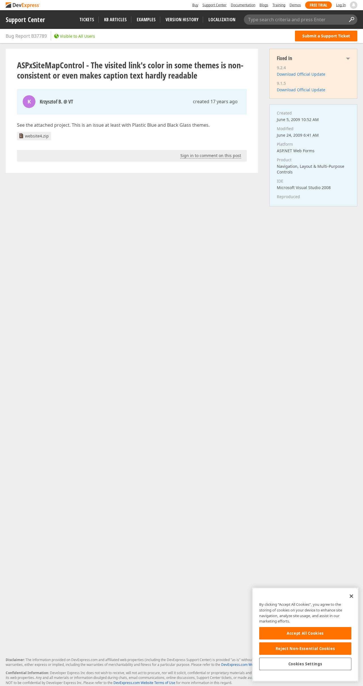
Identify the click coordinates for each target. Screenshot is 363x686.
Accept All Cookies (305, 633)
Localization (221, 19)
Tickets (86, 19)
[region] (305, 634)
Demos (295, 5)
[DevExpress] (23, 5)
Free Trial (318, 5)
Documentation (243, 5)
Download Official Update (301, 74)
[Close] (351, 596)
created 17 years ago (215, 101)
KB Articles (115, 19)
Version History (182, 19)
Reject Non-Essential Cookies (305, 648)
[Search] (351, 19)
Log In (341, 5)
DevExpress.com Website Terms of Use (144, 682)
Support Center (214, 5)
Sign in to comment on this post (210, 155)
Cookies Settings (305, 663)
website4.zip (37, 136)
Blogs (263, 5)
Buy (195, 5)
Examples (146, 19)
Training (279, 5)
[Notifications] (353, 5)
